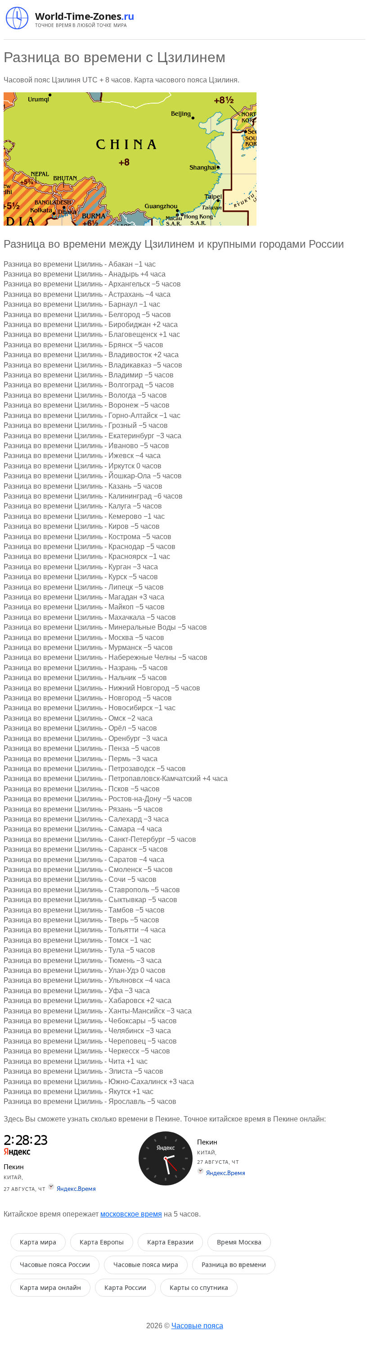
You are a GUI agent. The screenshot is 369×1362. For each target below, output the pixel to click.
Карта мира (38, 1242)
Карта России (125, 1287)
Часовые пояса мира (145, 1264)
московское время (131, 1214)
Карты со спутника (199, 1287)
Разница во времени (234, 1264)
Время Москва (239, 1242)
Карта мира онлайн (50, 1287)
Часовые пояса (197, 1326)
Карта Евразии (170, 1242)
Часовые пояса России (55, 1264)
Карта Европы (102, 1242)
